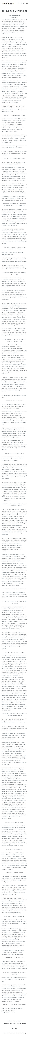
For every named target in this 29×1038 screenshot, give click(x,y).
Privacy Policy (17, 1021)
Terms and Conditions (9, 1023)
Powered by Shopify (21, 1033)
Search (10, 1021)
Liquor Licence (21, 1023)
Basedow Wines (11, 1033)
